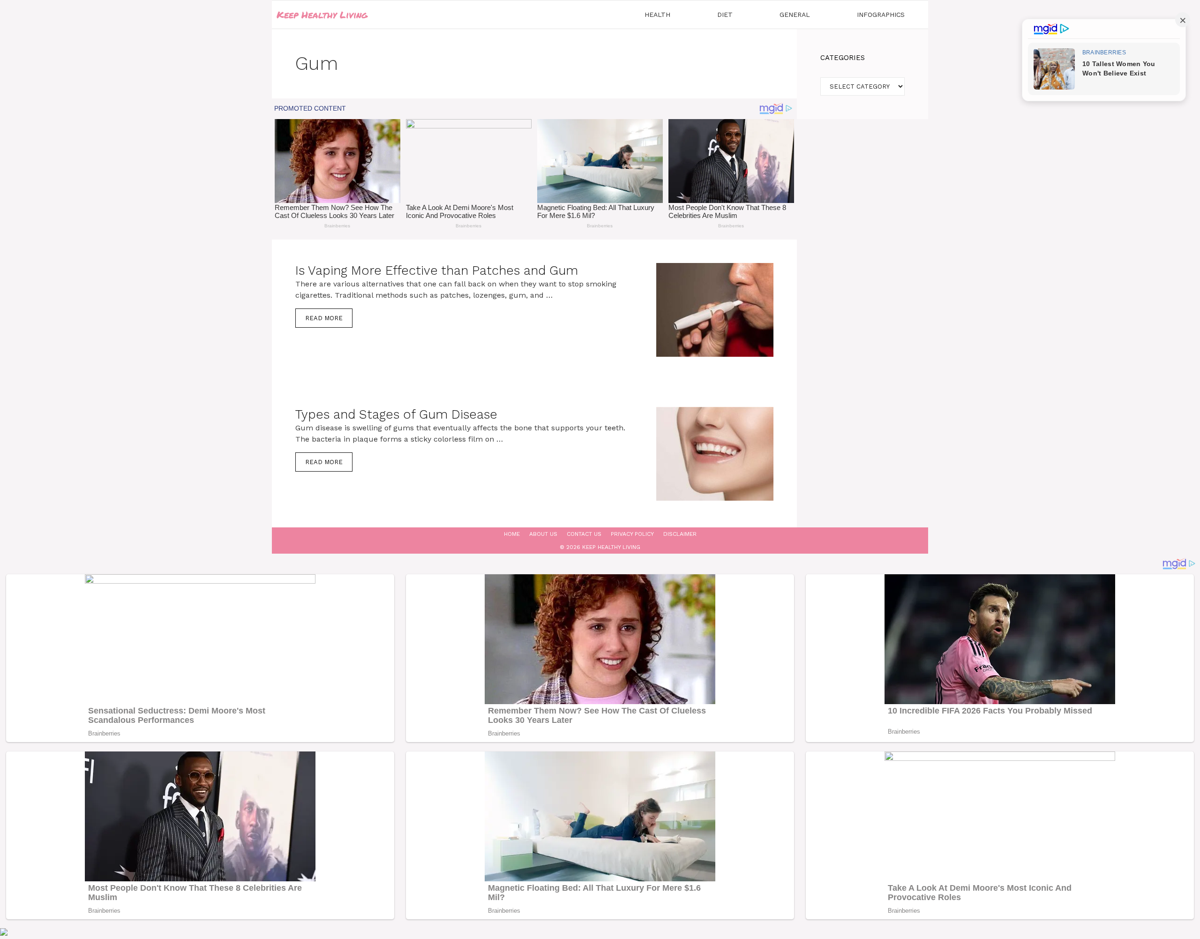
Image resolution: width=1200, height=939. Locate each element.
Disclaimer (680, 534)
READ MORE (324, 318)
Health (657, 14)
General (795, 14)
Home (512, 534)
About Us (543, 534)
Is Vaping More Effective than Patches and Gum (436, 270)
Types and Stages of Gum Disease (396, 414)
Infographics (881, 14)
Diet (725, 14)
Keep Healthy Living (322, 14)
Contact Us (584, 534)
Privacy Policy (632, 534)
